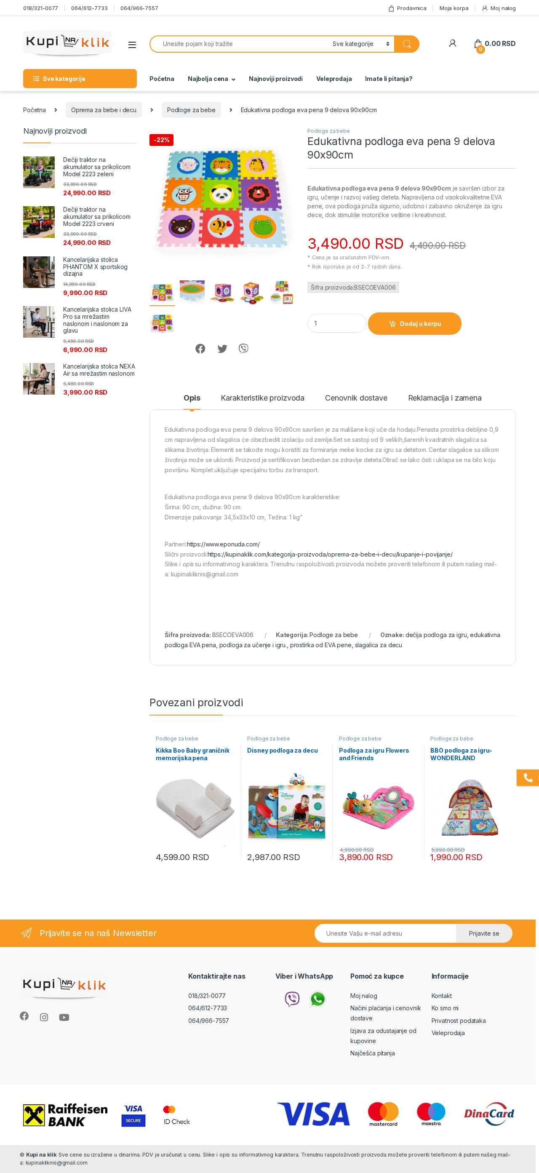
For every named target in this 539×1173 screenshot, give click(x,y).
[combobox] (238, 44)
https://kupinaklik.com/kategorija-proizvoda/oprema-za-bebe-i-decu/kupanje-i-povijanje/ (330, 554)
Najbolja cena (208, 78)
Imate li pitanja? (389, 78)
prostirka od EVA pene (321, 644)
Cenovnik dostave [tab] (356, 398)
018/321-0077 (40, 8)
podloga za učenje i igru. (253, 644)
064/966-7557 (139, 8)
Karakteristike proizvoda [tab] (262, 398)
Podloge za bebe (191, 109)
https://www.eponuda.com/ (223, 544)
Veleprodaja (334, 78)
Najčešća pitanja (372, 1053)
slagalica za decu (379, 644)
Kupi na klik (41, 1154)
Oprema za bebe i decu (103, 109)
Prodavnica (412, 8)
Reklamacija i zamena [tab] (445, 398)
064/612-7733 (89, 8)
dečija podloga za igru (436, 634)
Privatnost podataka (459, 1020)
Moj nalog (503, 8)
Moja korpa (454, 8)
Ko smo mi (445, 1008)
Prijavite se (484, 933)
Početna (161, 78)
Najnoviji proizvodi (276, 78)
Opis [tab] (192, 398)
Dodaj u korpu (420, 323)
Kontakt (442, 995)
